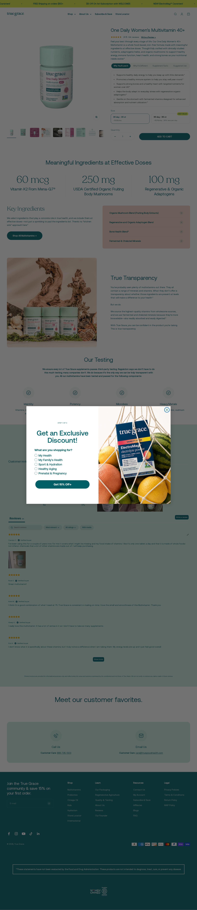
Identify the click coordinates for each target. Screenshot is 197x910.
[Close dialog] (166, 409)
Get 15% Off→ (62, 484)
